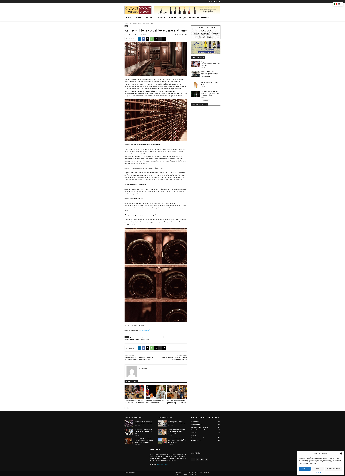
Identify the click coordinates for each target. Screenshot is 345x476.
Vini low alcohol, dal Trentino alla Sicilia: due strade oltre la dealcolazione (177, 431)
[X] (217, 1)
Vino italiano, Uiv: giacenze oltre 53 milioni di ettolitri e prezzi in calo (143, 431)
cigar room (144, 337)
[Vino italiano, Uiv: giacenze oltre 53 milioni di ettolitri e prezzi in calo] (129, 432)
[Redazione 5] (126, 35)
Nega (317, 468)
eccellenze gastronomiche (170, 337)
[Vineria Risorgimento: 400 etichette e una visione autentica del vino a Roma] (134, 392)
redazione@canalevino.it (163, 464)
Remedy (143, 339)
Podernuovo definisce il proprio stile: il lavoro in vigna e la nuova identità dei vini (177, 440)
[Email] (156, 39)
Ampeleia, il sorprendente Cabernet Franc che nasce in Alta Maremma (210, 63)
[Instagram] (212, 1)
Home (126, 23)
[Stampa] (160, 39)
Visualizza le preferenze (333, 468)
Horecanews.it (145, 330)
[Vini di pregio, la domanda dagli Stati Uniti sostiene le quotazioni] (129, 423)
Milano (138, 339)
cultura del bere (153, 337)
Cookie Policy (318, 472)
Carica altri (205, 100)
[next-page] (128, 408)
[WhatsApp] (152, 39)
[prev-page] (126, 408)
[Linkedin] (214, 1)
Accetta (304, 468)
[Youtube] (219, 1)
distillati (160, 337)
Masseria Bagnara (129, 339)
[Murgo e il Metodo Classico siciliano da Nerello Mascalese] (162, 423)
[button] (341, 453)
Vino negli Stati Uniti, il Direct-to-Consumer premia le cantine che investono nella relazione (144, 440)
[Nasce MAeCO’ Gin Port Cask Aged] (195, 85)
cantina (138, 337)
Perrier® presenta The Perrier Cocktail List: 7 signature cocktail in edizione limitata (210, 93)
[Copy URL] (164, 39)
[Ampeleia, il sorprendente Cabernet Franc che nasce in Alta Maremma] (195, 64)
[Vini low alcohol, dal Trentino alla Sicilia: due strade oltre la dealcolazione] (162, 432)
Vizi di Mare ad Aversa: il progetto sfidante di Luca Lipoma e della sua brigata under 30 (176, 402)
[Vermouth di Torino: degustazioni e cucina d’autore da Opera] (156, 392)
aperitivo (132, 337)
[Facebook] (209, 1)
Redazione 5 (137, 34)
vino (148, 339)
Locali (130, 23)
